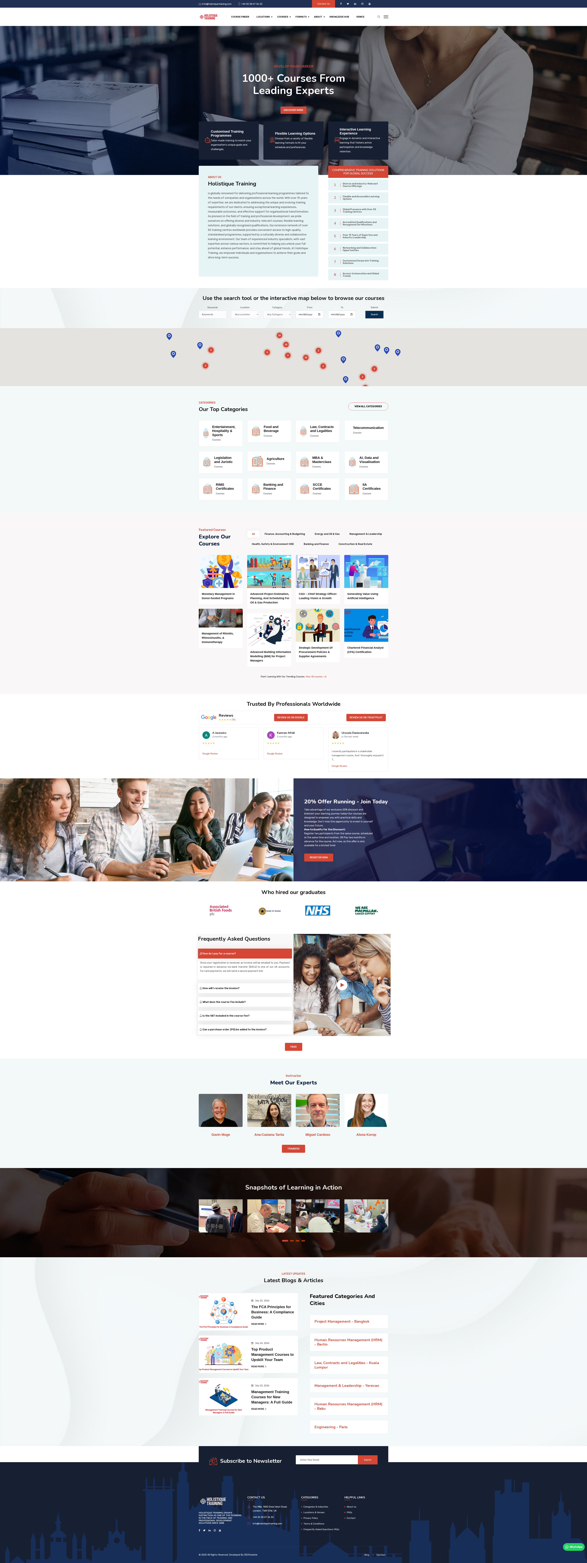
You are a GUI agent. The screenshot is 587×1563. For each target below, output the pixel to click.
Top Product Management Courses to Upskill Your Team (272, 1350)
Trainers (293, 1144)
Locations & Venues (314, 1508)
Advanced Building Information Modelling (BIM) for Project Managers (270, 656)
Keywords (212, 307)
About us (351, 1502)
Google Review (210, 761)
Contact (351, 1514)
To (342, 307)
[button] (173, 354)
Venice (360, 16)
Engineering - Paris (331, 1422)
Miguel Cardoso (269, 1130)
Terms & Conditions (313, 1519)
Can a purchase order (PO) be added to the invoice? (234, 1025)
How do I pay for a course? (219, 949)
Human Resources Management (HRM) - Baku (348, 1402)
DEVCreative (250, 1550)
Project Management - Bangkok (341, 1317)
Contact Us (323, 3)
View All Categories (368, 406)
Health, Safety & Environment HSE (273, 544)
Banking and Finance (316, 544)
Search (374, 314)
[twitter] (348, 3)
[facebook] (341, 3)
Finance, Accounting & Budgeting (285, 534)
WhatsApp (576, 1546)
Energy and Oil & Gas (327, 534)
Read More (257, 1320)
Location (245, 307)
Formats (301, 16)
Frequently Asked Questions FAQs (321, 1525)
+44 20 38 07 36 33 (251, 4)
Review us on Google (291, 717)
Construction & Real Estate (355, 544)
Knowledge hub (339, 16)
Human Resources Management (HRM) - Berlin (348, 1338)
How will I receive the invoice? (221, 984)
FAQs (293, 1042)
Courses (282, 16)
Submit (374, 307)
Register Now (319, 853)
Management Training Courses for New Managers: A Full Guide (271, 1393)
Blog (366, 1550)
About (318, 16)
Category (277, 307)
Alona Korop (318, 1130)
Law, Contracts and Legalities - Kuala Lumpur (346, 1361)
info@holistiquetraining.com (217, 4)
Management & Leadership (365, 534)
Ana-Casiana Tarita (221, 1130)
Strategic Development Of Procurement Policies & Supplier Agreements (315, 652)
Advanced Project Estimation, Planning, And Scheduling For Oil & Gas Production (269, 598)
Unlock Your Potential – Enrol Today (293, 110)
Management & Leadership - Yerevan (346, 1381)
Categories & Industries (315, 1502)
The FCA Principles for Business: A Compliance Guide (272, 1308)
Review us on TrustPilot (366, 717)
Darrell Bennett (366, 1130)
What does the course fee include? (224, 997)
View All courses (314, 676)
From (309, 307)
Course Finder (240, 16)
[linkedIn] (355, 3)
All (253, 534)
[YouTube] (370, 3)
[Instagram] (362, 3)
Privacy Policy (310, 1514)
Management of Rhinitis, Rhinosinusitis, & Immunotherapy (218, 638)
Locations (263, 16)
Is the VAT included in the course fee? (226, 1011)
